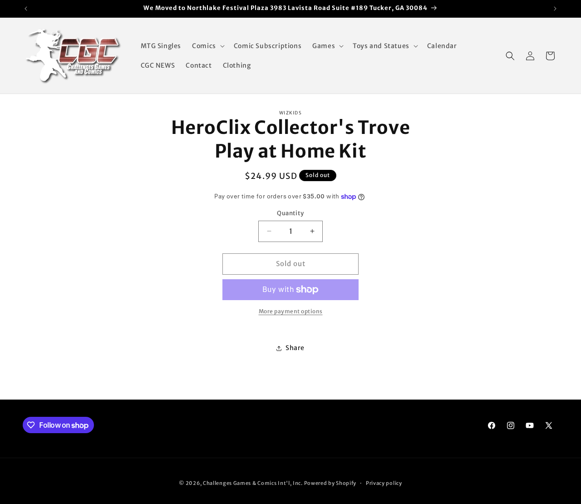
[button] (207, 45)
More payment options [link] (291, 311)
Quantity (290, 213)
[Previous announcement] (26, 8)
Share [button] (295, 348)
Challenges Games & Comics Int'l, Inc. (253, 483)
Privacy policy (384, 483)
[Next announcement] (555, 8)
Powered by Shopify (330, 483)
